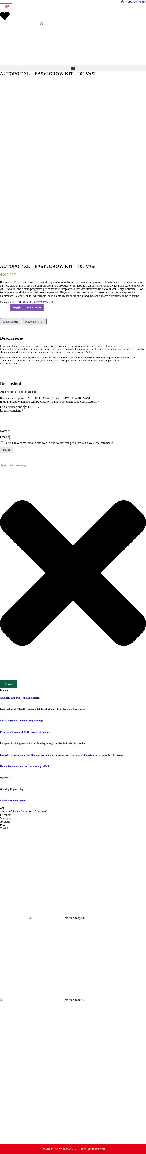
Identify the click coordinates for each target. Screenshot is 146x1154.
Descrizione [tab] (10, 321)
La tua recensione (11, 410)
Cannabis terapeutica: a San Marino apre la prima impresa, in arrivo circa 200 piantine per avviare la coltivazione (62, 754)
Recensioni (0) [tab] (34, 321)
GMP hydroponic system (13, 800)
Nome (5, 431)
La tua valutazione (12, 406)
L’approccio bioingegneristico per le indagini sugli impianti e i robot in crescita (42, 743)
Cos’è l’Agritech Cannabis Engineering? (21, 720)
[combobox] (17, 465)
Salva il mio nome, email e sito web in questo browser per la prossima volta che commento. (59, 443)
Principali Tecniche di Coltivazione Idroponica (25, 732)
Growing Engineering (11, 789)
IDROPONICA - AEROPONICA (33, 302)
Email (4, 436)
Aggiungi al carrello (27, 307)
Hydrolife (5, 777)
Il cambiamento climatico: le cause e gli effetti (24, 766)
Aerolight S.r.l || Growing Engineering (20, 697)
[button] (73, 68)
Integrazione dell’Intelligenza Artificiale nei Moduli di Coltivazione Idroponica (42, 709)
